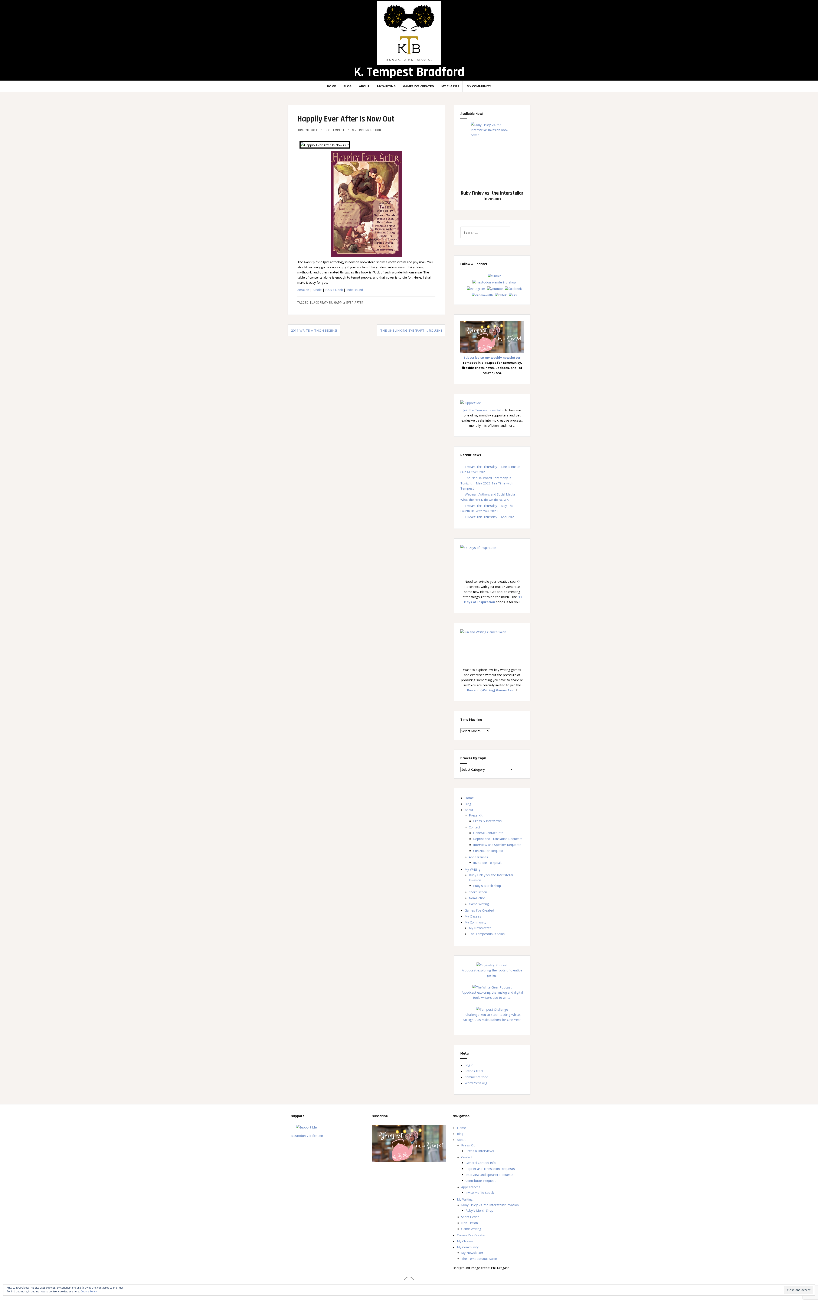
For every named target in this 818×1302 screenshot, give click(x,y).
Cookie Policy (89, 1291)
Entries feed (474, 1071)
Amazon (303, 290)
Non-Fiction (477, 898)
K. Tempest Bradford (409, 72)
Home (331, 86)
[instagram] (476, 288)
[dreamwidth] (482, 294)
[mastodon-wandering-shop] (494, 282)
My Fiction (373, 130)
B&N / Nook (334, 290)
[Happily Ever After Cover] (366, 198)
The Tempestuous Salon (487, 934)
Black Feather (321, 302)
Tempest (337, 130)
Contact (474, 827)
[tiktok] (501, 294)
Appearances (478, 857)
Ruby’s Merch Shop (487, 885)
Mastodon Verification (307, 1135)
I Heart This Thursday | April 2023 (490, 517)
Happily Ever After (348, 302)
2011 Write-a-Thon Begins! (314, 330)
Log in (469, 1065)
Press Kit (475, 815)
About (364, 86)
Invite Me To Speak (487, 862)
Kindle (317, 290)
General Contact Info (488, 833)
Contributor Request (488, 850)
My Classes (450, 86)
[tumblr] (494, 275)
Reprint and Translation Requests (498, 839)
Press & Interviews (487, 821)
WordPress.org (476, 1083)
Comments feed (476, 1077)
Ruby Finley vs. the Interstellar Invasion (490, 1205)
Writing (358, 130)
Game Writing (479, 904)
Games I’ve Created (418, 86)
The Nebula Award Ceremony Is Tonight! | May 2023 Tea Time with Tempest (486, 483)
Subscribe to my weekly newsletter (492, 357)
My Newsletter (480, 928)
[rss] (513, 294)
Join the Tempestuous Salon (483, 410)
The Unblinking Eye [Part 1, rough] (411, 330)
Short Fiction (478, 892)
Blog (347, 86)
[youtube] (495, 288)
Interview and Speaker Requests (497, 844)
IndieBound (354, 290)
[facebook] (513, 288)
